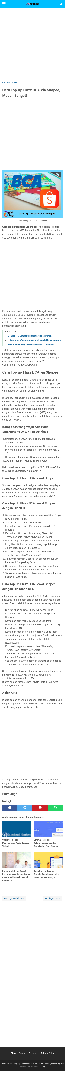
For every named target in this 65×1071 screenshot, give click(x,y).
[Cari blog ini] (61, 4)
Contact (23, 1053)
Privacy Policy (47, 1053)
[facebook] (9, 808)
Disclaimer (34, 1053)
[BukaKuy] (32, 4)
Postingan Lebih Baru (14, 898)
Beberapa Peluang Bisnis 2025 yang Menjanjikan (31, 344)
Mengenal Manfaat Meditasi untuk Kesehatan (30, 336)
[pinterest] (40, 808)
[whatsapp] (55, 808)
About (14, 1053)
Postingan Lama (52, 898)
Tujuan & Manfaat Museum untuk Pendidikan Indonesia (34, 340)
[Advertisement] (32, 44)
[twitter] (24, 808)
